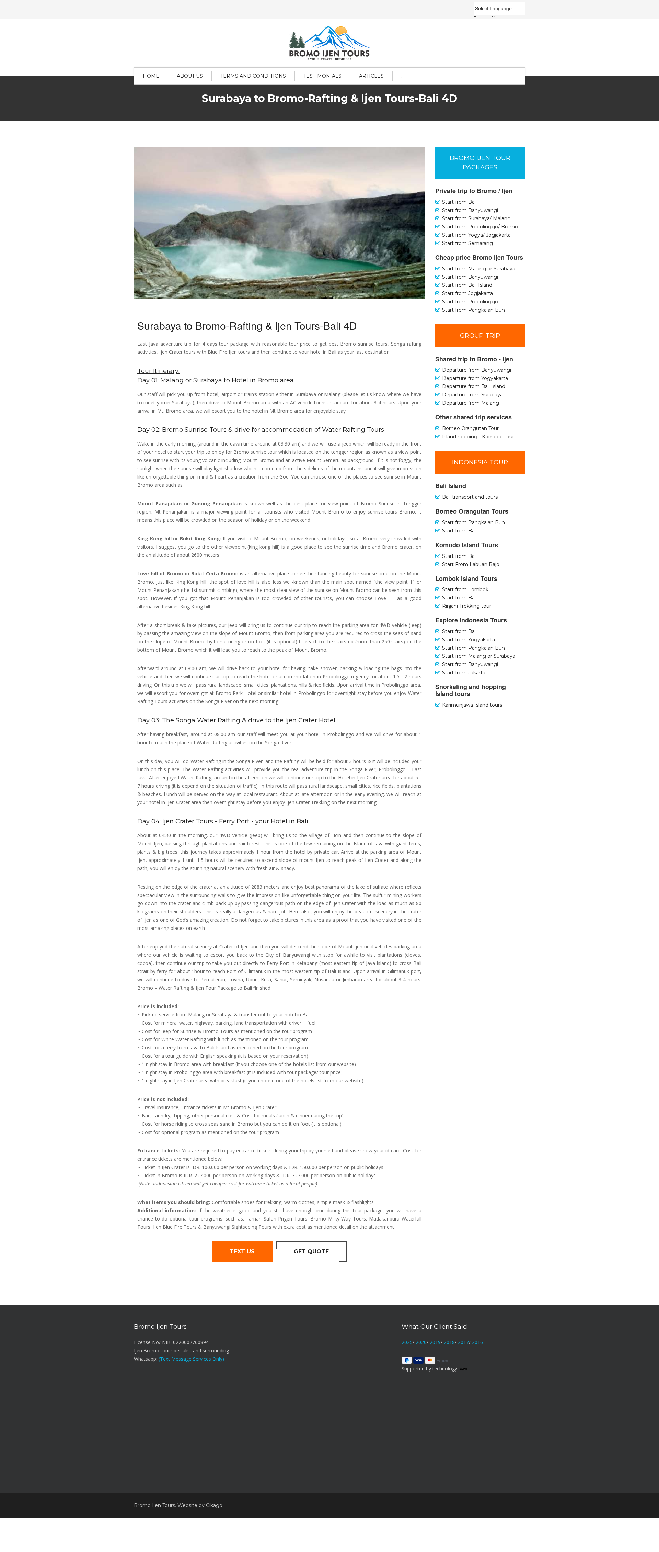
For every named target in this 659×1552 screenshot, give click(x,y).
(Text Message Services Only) (191, 1359)
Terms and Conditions (253, 76)
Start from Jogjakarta (467, 293)
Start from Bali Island (467, 285)
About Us (190, 76)
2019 (435, 1342)
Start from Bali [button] (459, 202)
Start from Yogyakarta (468, 640)
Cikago (214, 1505)
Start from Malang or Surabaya (478, 269)
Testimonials (322, 76)
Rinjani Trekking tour (466, 606)
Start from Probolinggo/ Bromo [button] (480, 227)
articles (371, 76)
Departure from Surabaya (472, 395)
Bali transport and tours (470, 497)
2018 (449, 1342)
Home (151, 76)
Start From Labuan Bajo (470, 564)
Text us (242, 1251)
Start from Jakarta (463, 673)
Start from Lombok (465, 589)
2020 (421, 1342)
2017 (463, 1342)
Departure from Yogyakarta (475, 378)
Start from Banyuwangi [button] (470, 210)
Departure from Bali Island (473, 386)
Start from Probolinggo (470, 302)
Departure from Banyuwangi (476, 370)
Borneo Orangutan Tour (470, 428)
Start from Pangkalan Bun (473, 310)
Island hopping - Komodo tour (478, 437)
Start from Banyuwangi (470, 277)
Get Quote (311, 1251)
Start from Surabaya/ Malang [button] (476, 218)
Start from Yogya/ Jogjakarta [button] (476, 235)
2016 (477, 1342)
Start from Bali (459, 531)
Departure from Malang (470, 403)
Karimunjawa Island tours (472, 705)
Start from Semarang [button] (467, 243)
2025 (407, 1342)
